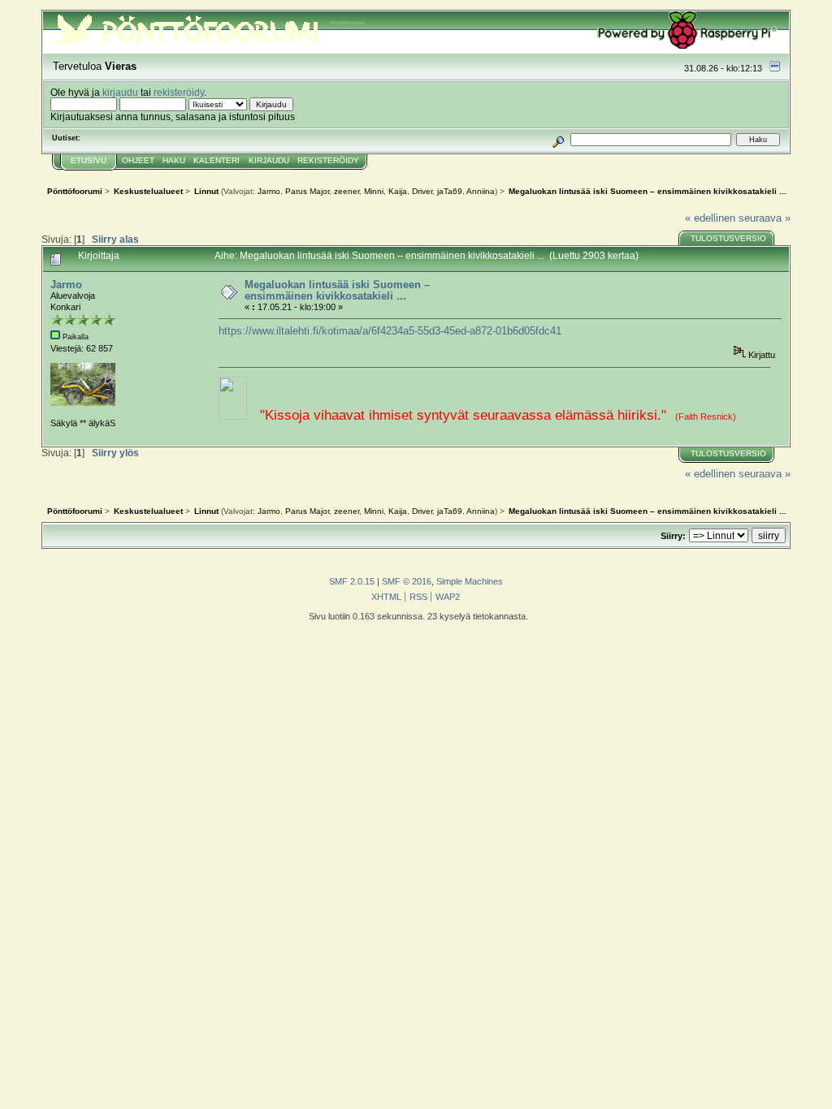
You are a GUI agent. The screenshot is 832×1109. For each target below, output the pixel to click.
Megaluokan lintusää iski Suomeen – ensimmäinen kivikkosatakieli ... (337, 290)
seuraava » (765, 218)
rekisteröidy (179, 92)
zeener (346, 191)
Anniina (480, 191)
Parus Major (307, 191)
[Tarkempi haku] (558, 139)
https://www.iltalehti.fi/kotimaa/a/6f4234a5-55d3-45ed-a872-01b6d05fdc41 (390, 331)
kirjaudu (120, 92)
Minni (374, 191)
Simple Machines (469, 581)
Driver (422, 191)
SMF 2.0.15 (352, 581)
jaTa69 (449, 191)
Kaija (397, 191)
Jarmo (269, 191)
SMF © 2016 (406, 581)
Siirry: (673, 536)
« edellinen (710, 218)
